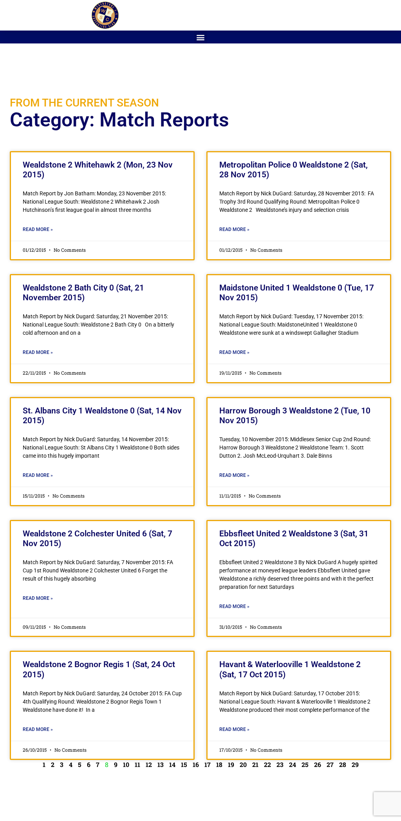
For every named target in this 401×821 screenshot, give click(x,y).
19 (231, 764)
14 (172, 764)
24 (292, 764)
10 (126, 764)
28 (342, 764)
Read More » (38, 229)
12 (149, 764)
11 (137, 764)
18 (219, 764)
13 (160, 764)
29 (355, 764)
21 (255, 764)
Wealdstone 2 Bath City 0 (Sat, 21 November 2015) (83, 292)
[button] (200, 37)
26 (317, 764)
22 (267, 764)
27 (330, 764)
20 (243, 764)
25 (305, 764)
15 (184, 764)
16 (196, 764)
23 (280, 764)
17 (207, 764)
